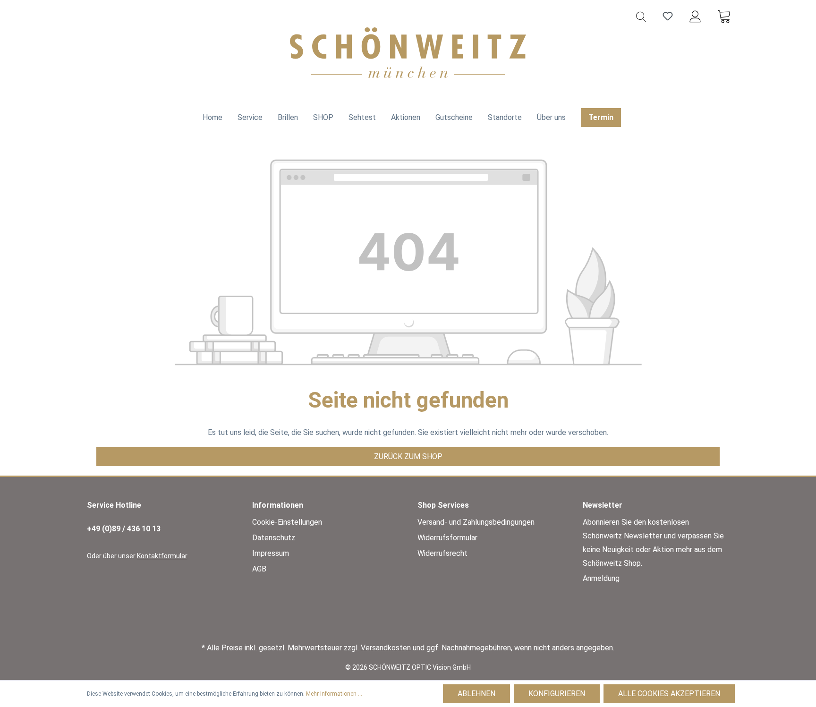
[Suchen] (641, 16)
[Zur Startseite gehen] (408, 53)
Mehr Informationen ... (334, 693)
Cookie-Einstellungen (287, 522)
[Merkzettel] (668, 16)
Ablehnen (476, 693)
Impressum (270, 553)
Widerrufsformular (447, 537)
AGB (259, 568)
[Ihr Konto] (695, 16)
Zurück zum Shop (408, 456)
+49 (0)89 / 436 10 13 (124, 528)
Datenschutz (273, 537)
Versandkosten (386, 647)
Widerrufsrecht (442, 553)
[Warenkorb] (724, 16)
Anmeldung (601, 578)
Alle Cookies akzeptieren (669, 693)
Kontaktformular (162, 556)
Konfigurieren (556, 693)
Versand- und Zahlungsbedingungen (476, 522)
